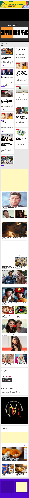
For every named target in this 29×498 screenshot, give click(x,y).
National (16, 48)
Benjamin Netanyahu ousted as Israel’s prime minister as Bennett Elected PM (7, 78)
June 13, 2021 (6, 59)
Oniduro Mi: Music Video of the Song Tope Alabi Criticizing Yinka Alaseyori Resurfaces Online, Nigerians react (22, 73)
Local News (17, 93)
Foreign (2, 76)
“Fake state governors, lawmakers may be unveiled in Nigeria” (8, 392)
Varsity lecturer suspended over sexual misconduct (7, 391)
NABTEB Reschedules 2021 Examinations (21, 139)
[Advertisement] (14, 14)
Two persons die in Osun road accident (6, 58)
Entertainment (2, 120)
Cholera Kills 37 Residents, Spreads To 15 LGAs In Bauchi (21, 51)
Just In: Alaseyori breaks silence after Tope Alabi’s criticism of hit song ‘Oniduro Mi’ (7, 123)
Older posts (2, 165)
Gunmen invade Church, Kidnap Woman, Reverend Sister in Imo (6, 144)
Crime (2, 142)
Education (17, 137)
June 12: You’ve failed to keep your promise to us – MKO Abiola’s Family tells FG (21, 117)
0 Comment (10, 59)
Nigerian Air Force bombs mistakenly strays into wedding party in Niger (21, 96)
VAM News (3, 59)
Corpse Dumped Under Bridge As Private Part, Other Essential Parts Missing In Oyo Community (7, 101)
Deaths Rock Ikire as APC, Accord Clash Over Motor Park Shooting (9, 393)
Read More (3, 65)
